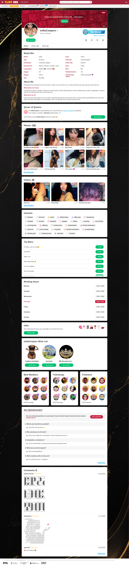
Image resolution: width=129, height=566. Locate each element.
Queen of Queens (68, 110)
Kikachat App (52, 6)
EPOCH (33, 560)
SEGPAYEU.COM (41, 560)
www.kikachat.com (21, 560)
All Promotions (32, 6)
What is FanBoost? (99, 35)
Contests (42, 6)
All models (5, 6)
